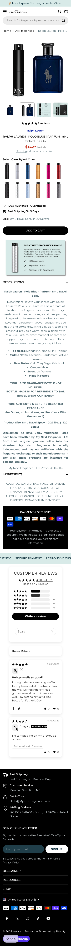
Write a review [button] (35, 616)
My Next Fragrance (25, 931)
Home (7, 30)
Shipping (21, 151)
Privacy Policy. (11, 862)
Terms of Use (50, 858)
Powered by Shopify (52, 931)
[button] (29, 123)
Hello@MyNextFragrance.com (30, 801)
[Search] (63, 20)
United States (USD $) (22, 899)
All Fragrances (24, 30)
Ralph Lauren (35, 130)
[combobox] (35, 20)
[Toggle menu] (5, 11)
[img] (20, 664)
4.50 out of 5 (44, 580)
